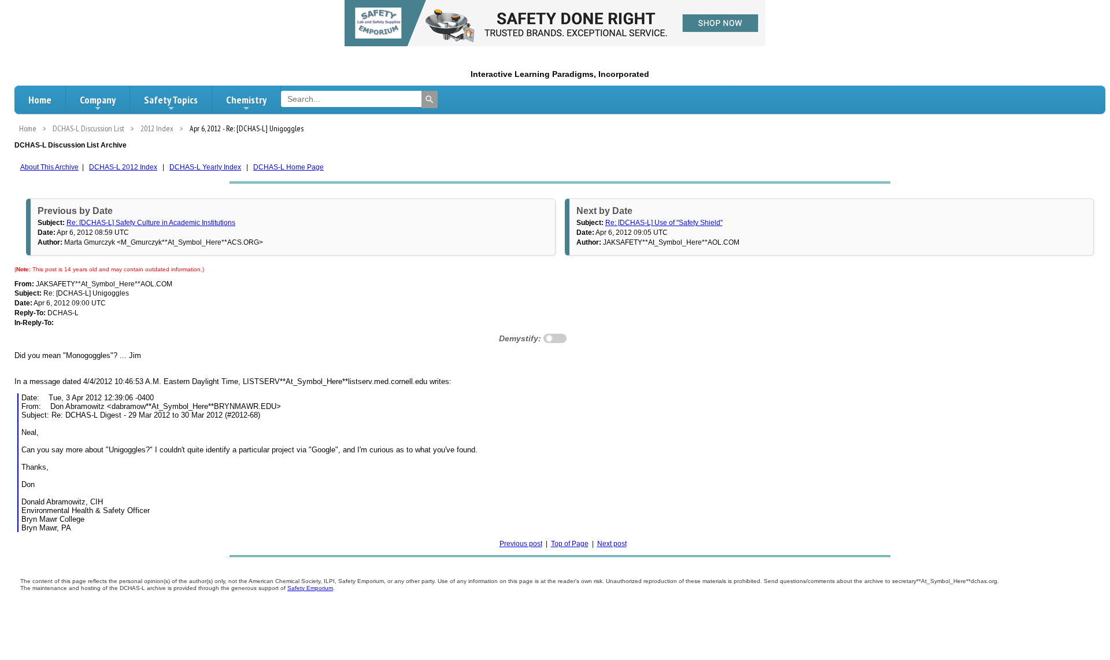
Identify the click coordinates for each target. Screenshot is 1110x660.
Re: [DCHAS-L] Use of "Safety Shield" (664, 223)
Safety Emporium (310, 588)
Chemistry (246, 99)
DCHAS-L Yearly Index (205, 167)
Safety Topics (171, 99)
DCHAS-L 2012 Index (123, 167)
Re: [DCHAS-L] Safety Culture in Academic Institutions (150, 223)
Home (39, 99)
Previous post (521, 544)
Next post (612, 544)
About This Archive (49, 167)
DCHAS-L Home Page (288, 167)
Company (98, 99)
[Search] (429, 99)
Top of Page (570, 544)
